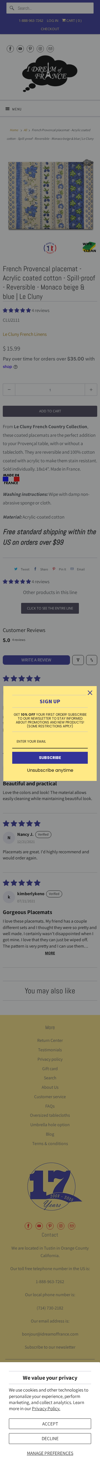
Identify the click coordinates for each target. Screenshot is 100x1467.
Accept (50, 1424)
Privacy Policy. (46, 1408)
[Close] (90, 692)
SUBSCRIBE (50, 757)
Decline (50, 1438)
